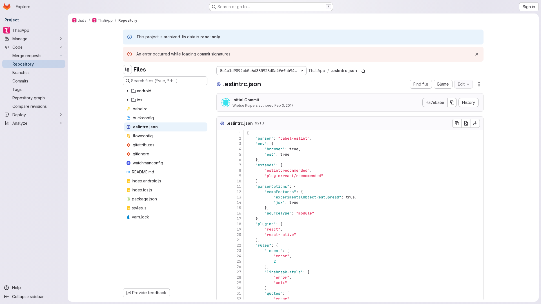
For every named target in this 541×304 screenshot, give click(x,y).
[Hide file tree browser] (127, 69)
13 (239, 197)
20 (239, 234)
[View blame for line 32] (221, 298)
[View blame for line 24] (221, 256)
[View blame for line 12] (221, 192)
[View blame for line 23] (221, 250)
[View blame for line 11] (221, 186)
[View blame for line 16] (221, 213)
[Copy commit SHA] (452, 102)
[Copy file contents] (456, 123)
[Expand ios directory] (127, 100)
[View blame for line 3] (221, 143)
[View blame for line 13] (221, 197)
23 (239, 250)
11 (239, 186)
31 (239, 293)
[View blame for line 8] (221, 170)
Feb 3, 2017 (284, 105)
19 (239, 229)
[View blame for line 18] (221, 224)
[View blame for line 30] (221, 288)
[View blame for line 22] (221, 245)
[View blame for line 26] (221, 266)
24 (239, 256)
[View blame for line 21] (221, 240)
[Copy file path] (362, 70)
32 (239, 298)
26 (239, 266)
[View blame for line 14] (221, 202)
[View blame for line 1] (221, 133)
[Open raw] (466, 123)
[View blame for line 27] (221, 272)
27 (239, 272)
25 (239, 261)
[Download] (475, 123)
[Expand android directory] (127, 91)
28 (239, 277)
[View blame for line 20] (221, 234)
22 (239, 245)
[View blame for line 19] (221, 229)
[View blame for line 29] (221, 282)
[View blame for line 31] (221, 293)
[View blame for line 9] (221, 175)
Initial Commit (245, 99)
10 (239, 181)
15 (239, 207)
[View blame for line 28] (221, 277)
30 (239, 288)
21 (239, 240)
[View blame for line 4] (221, 149)
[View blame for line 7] (221, 165)
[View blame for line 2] (221, 138)
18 (239, 224)
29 (239, 282)
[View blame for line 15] (221, 208)
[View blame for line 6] (221, 159)
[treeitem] (165, 90)
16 (239, 213)
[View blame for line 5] (221, 154)
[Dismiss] (476, 54)
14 (239, 202)
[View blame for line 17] (221, 218)
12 (239, 191)
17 (239, 218)
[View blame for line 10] (221, 181)
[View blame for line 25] (221, 261)
